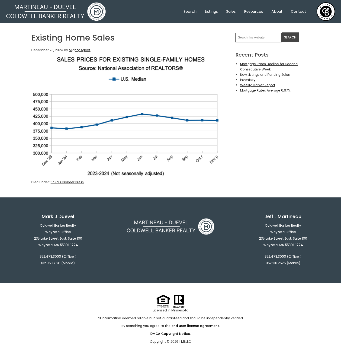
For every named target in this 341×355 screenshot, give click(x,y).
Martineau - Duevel (56, 5)
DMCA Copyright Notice (170, 333)
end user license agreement (195, 325)
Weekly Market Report (257, 85)
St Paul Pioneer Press (67, 182)
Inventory (247, 79)
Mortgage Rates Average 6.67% (265, 90)
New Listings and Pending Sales (265, 74)
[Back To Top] (332, 342)
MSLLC (186, 341)
